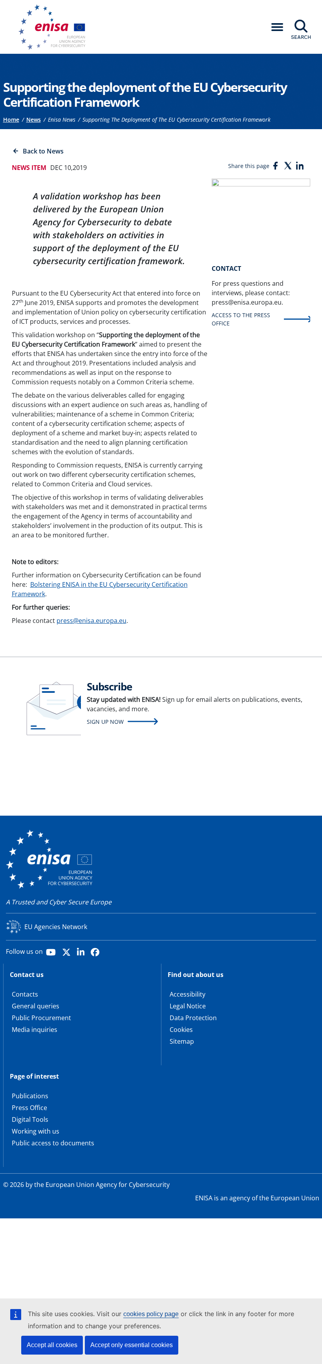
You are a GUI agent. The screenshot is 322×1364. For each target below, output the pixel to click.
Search (301, 37)
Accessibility (187, 994)
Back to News (43, 151)
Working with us (35, 1131)
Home (11, 119)
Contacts (25, 994)
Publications (30, 1096)
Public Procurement (41, 1017)
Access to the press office (241, 319)
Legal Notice (188, 1006)
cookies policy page (151, 1314)
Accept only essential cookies (131, 1345)
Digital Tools (30, 1119)
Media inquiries (34, 1029)
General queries (35, 1006)
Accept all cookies (52, 1345)
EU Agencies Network (55, 926)
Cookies (181, 1029)
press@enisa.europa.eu (91, 620)
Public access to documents (53, 1143)
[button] (277, 27)
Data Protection (193, 1017)
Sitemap (182, 1041)
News (33, 119)
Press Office (29, 1107)
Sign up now (105, 721)
